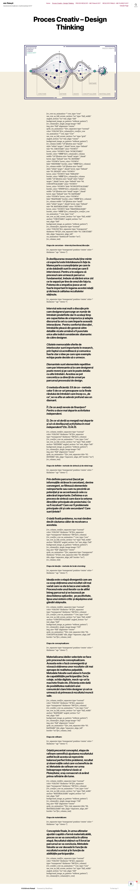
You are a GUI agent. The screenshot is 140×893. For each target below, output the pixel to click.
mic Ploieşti (8, 3)
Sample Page (124, 6)
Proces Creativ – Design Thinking (63, 3)
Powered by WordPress (44, 888)
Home (48, 3)
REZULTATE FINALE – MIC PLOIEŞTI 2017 (115, 3)
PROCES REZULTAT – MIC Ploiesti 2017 (88, 3)
